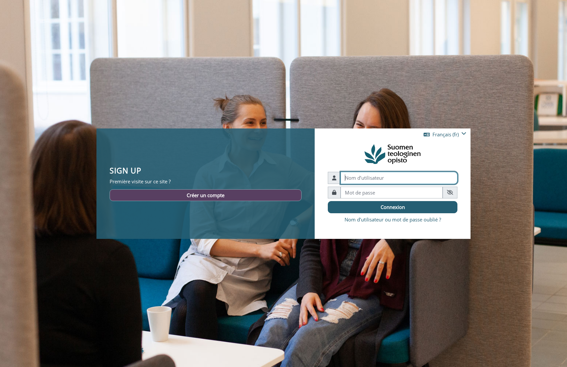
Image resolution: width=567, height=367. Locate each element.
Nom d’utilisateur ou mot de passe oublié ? (393, 219)
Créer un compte (205, 195)
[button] (445, 134)
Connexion (393, 207)
